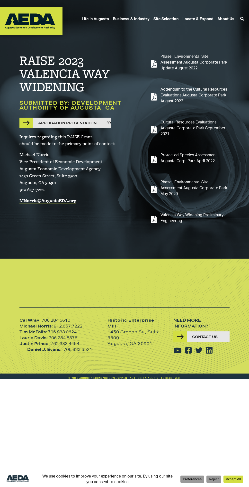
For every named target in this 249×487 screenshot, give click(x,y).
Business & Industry (131, 19)
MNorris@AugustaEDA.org (47, 200)
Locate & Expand (197, 19)
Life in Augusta (95, 19)
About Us (225, 19)
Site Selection (165, 19)
